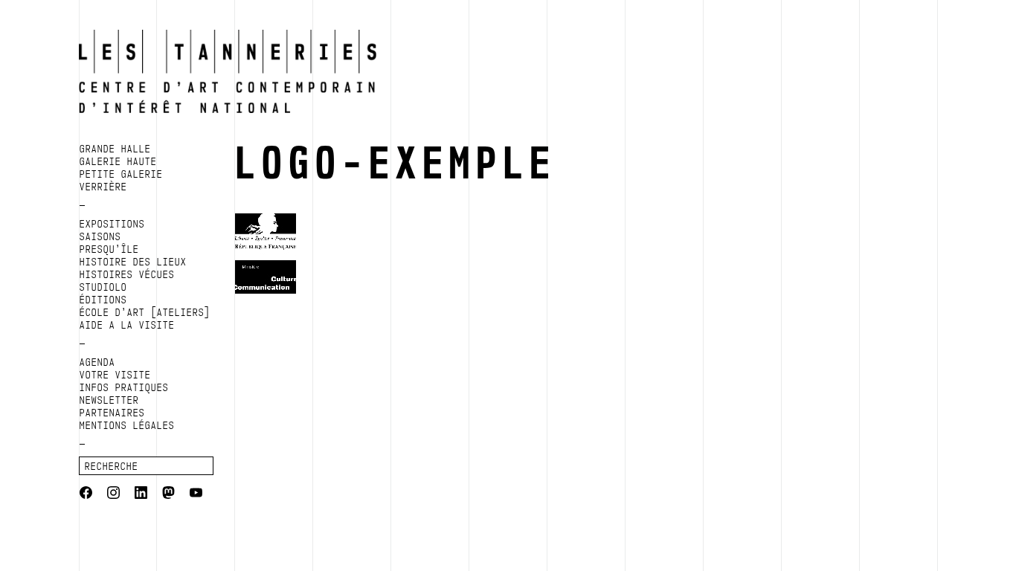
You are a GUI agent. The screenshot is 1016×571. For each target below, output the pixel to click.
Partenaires (112, 413)
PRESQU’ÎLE (109, 249)
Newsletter (109, 400)
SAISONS (100, 236)
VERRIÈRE (103, 187)
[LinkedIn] (141, 494)
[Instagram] (113, 494)
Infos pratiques (124, 387)
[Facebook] (86, 494)
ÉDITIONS (103, 300)
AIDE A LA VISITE (127, 325)
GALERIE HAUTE (118, 161)
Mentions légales (127, 425)
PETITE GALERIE (121, 174)
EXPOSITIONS (112, 224)
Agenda (97, 362)
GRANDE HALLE (115, 149)
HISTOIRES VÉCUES (127, 274)
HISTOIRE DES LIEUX (133, 262)
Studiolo (103, 287)
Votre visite (115, 375)
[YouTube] (196, 494)
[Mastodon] (168, 494)
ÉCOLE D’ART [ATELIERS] (145, 312)
